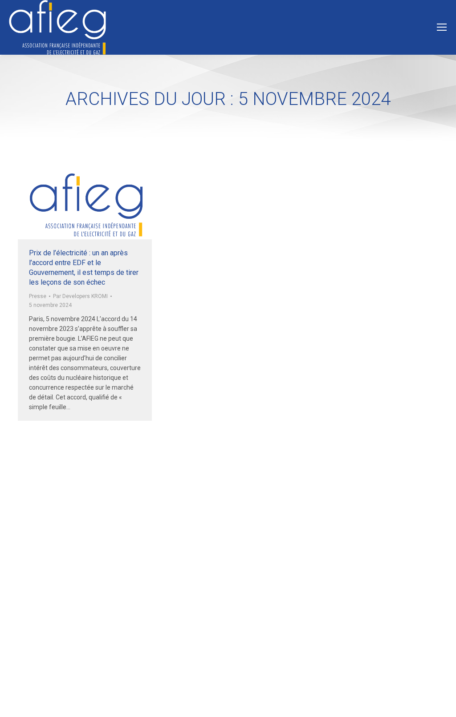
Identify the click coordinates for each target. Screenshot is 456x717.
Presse (37, 296)
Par (80, 296)
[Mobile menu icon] (441, 27)
